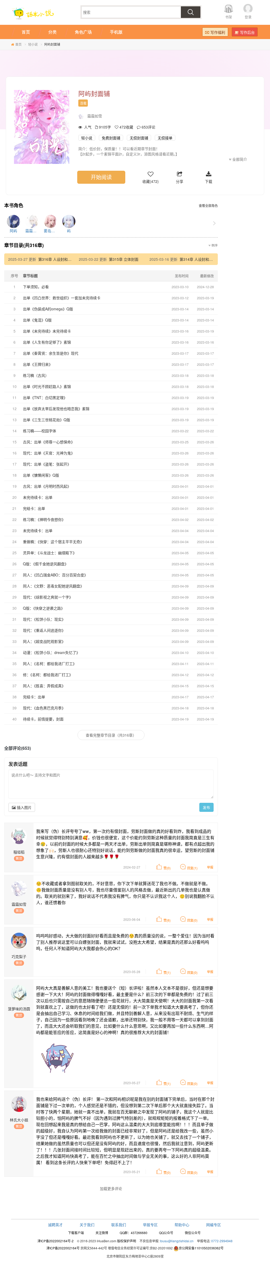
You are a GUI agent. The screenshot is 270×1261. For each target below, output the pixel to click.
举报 (210, 867)
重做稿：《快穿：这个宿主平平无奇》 (53, 541)
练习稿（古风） (36, 375)
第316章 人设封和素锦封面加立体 (66, 259)
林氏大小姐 (19, 1119)
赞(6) (167, 920)
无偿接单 (165, 137)
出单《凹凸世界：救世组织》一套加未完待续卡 (61, 297)
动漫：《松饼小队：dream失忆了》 (51, 652)
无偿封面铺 (139, 137)
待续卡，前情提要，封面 (43, 719)
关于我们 (87, 1224)
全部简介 (239, 159)
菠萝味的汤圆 (19, 1008)
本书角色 (13, 205)
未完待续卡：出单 (37, 497)
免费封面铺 (111, 137)
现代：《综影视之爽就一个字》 (48, 597)
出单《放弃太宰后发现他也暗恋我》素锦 (56, 408)
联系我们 (118, 1224)
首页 (18, 44)
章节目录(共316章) (24, 245)
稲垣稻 (19, 852)
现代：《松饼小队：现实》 (44, 619)
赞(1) (167, 972)
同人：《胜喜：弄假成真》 (44, 685)
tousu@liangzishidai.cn (177, 1241)
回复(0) (192, 920)
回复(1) (192, 868)
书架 (228, 16)
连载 (83, 103)
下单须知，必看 (36, 286)
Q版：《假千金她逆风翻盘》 (45, 563)
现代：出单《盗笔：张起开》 (47, 464)
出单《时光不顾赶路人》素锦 (47, 386)
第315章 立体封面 (123, 259)
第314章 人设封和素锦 (198, 259)
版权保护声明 (126, 1241)
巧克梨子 (19, 956)
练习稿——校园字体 (39, 430)
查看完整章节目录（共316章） (111, 735)
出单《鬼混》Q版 (37, 320)
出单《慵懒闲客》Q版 (41, 475)
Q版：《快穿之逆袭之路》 (44, 608)
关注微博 (101, 1232)
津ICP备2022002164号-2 (55, 1241)
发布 (206, 807)
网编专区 (213, 1224)
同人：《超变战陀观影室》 (44, 641)
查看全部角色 (208, 205)
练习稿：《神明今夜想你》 (44, 519)
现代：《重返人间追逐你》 (44, 630)
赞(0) (167, 868)
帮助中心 (182, 1224)
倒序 (214, 245)
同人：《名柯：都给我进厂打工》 (49, 663)
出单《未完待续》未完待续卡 (47, 331)
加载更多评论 (111, 1188)
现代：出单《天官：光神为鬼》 (49, 453)
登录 (248, 16)
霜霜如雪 (94, 115)
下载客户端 (76, 1232)
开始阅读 (101, 177)
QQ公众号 (166, 1232)
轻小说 (33, 44)
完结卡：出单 (34, 508)
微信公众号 (193, 1232)
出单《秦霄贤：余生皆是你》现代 (50, 353)
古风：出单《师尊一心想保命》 (49, 441)
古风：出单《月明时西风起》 (47, 486)
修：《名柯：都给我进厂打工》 (48, 674)
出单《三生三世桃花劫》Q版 (46, 419)
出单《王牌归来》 (37, 364)
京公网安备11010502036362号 (201, 1248)
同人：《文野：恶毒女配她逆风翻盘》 (53, 586)
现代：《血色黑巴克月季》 (44, 707)
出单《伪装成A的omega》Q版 (48, 308)
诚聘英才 (55, 1224)
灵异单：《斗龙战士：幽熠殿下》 (49, 552)
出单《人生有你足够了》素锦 (47, 342)
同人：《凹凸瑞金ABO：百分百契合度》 (55, 574)
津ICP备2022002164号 (63, 1248)
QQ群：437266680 (133, 1232)
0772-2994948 (222, 1241)
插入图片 (24, 807)
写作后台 (247, 32)
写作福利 (217, 32)
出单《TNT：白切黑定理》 (45, 397)
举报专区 (150, 1224)
